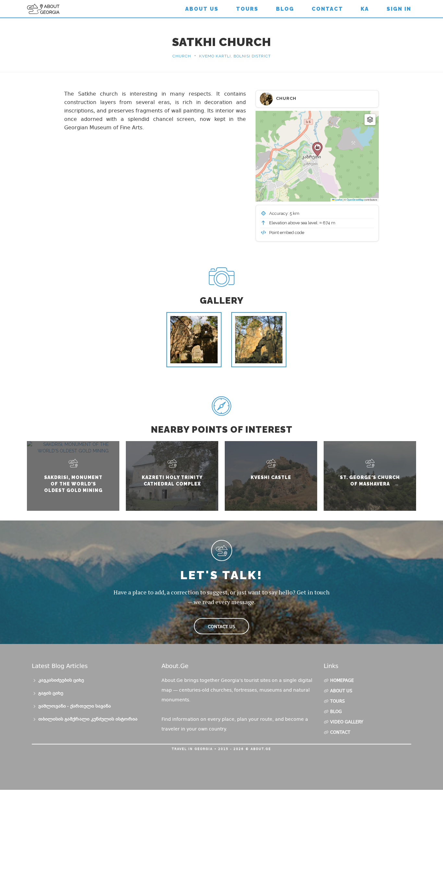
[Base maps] (370, 119)
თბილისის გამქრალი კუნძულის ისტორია (88, 719)
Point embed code (286, 232)
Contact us (221, 626)
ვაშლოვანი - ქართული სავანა (74, 706)
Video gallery (346, 722)
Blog (285, 9)
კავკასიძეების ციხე (61, 680)
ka (365, 9)
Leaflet (338, 199)
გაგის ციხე (50, 693)
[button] (317, 149)
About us (202, 9)
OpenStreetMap (355, 199)
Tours (247, 9)
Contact (327, 9)
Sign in (399, 9)
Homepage (342, 681)
